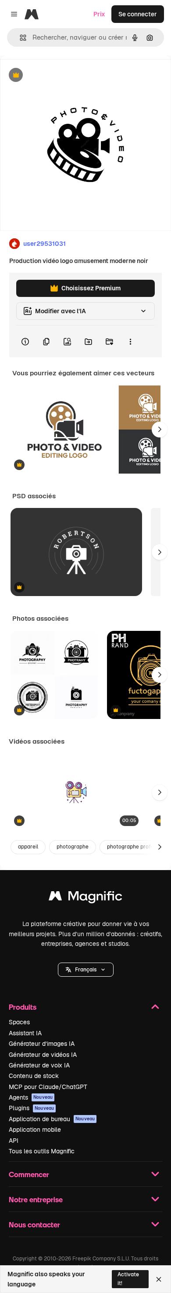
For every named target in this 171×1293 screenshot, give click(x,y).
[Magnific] (85, 898)
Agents (31, 1097)
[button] (86, 970)
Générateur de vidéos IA (43, 1055)
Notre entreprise (36, 1199)
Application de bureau (52, 1119)
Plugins (31, 1108)
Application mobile (35, 1130)
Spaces (19, 1022)
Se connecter (137, 14)
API (13, 1141)
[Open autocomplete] (19, 37)
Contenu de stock (34, 1076)
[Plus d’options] (130, 341)
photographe (73, 846)
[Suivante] (159, 429)
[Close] (159, 1279)
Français (85, 969)
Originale (58, 75)
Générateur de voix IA (39, 1065)
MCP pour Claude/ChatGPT (48, 1087)
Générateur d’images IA (42, 1044)
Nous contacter (34, 1224)
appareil (28, 846)
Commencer (29, 1174)
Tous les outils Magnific (42, 1151)
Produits (22, 1006)
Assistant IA (25, 1033)
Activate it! (128, 1278)
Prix (99, 14)
